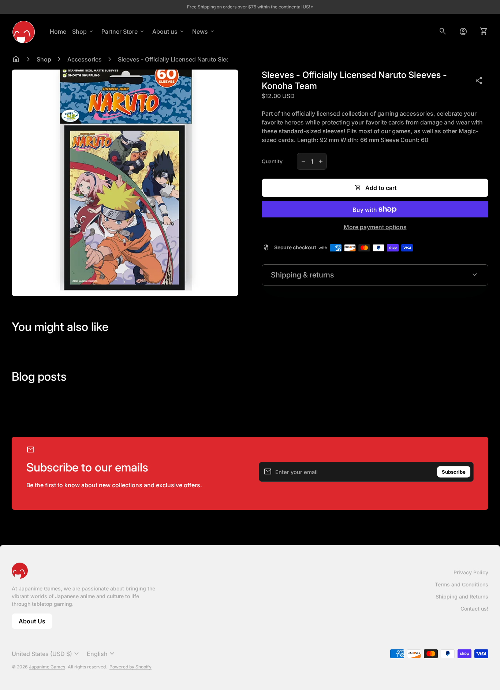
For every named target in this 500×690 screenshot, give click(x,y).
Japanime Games (47, 667)
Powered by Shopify (130, 667)
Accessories (84, 59)
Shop (83, 31)
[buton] (46, 653)
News (203, 31)
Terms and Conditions (461, 584)
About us (168, 31)
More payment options (375, 227)
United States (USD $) (46, 653)
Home (58, 31)
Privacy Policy (471, 572)
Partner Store (123, 31)
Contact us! (474, 608)
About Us (35, 623)
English (101, 653)
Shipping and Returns (462, 596)
